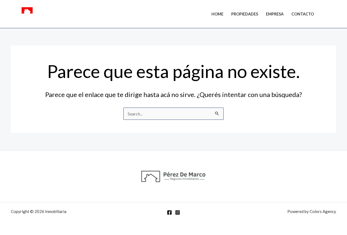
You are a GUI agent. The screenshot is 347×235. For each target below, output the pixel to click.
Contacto (302, 14)
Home (217, 14)
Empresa (275, 14)
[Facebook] (325, 14)
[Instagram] (333, 14)
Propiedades (244, 14)
